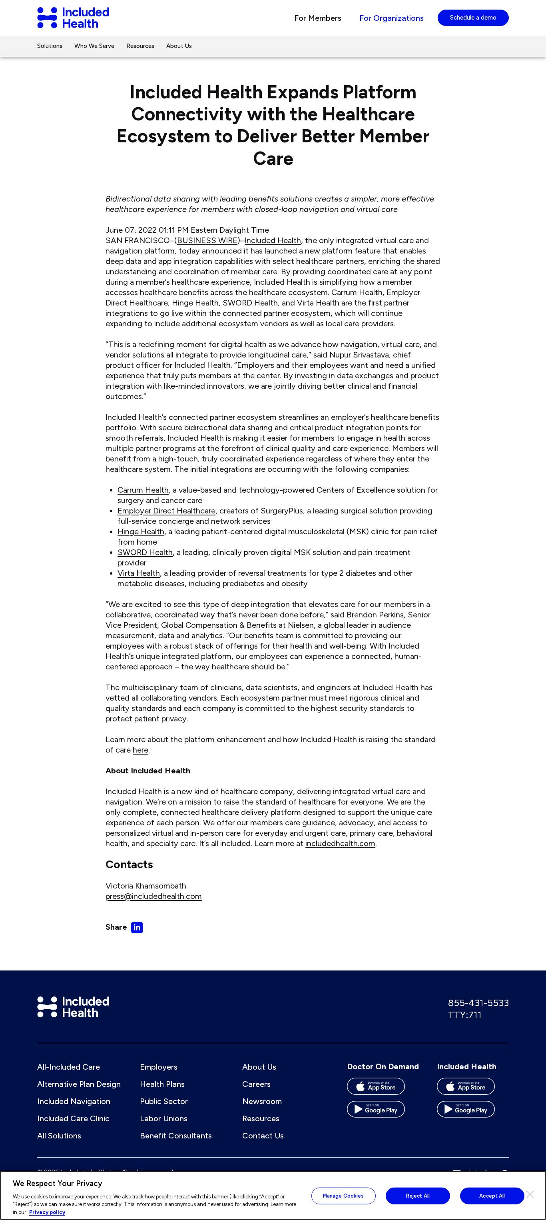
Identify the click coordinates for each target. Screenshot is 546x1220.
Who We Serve (94, 46)
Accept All (492, 1196)
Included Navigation (73, 1101)
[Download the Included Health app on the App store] (473, 1089)
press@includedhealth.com (154, 896)
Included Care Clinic (73, 1118)
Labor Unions (163, 1118)
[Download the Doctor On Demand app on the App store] (383, 1089)
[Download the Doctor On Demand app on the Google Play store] (383, 1112)
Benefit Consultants (176, 1135)
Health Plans (162, 1084)
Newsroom (262, 1101)
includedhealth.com (340, 843)
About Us (179, 46)
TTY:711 (465, 1014)
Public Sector (164, 1101)
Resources (140, 46)
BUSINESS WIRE (207, 240)
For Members (317, 18)
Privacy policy (47, 1212)
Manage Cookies (343, 1196)
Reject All (418, 1196)
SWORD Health (145, 552)
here (140, 750)
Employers (158, 1067)
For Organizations (391, 18)
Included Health (273, 240)
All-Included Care (68, 1067)
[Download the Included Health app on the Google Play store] (473, 1112)
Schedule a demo (473, 17)
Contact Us (263, 1135)
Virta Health (139, 573)
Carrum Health (143, 490)
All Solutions (59, 1135)
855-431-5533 (478, 1002)
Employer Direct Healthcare (166, 510)
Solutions (49, 46)
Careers (256, 1084)
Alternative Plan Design (79, 1084)
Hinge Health (141, 531)
